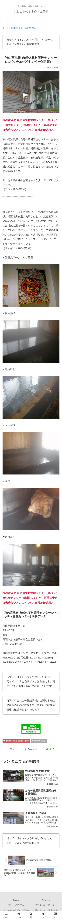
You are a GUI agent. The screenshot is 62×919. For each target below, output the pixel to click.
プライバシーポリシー (46, 905)
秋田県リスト (31, 28)
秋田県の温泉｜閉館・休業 (17, 741)
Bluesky (46, 900)
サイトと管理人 (16, 905)
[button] (56, 586)
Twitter (16, 900)
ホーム (5, 28)
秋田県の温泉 (40, 741)
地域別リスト (17, 28)
